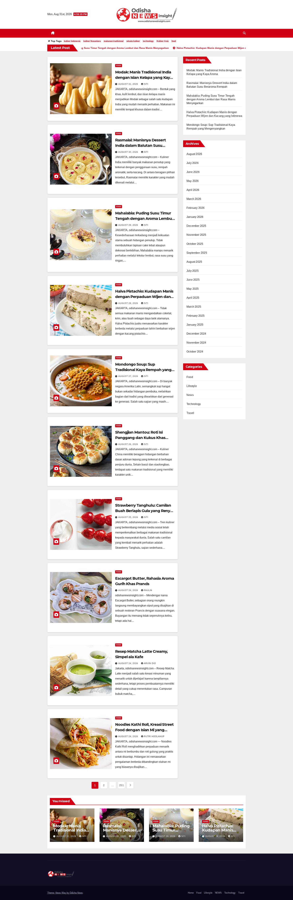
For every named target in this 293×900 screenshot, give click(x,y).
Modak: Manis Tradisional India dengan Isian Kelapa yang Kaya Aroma (143, 77)
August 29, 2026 (128, 225)
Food (118, 65)
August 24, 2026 (128, 590)
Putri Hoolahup (154, 736)
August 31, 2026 (128, 84)
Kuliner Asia (163, 41)
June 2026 (193, 172)
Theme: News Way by (58, 893)
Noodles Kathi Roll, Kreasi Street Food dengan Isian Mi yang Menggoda (144, 730)
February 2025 (196, 315)
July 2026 (193, 163)
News (190, 395)
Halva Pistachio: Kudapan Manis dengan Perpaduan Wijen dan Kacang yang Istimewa (144, 296)
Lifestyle (192, 386)
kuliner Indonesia (72, 41)
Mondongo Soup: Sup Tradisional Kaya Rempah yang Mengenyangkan (143, 369)
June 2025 (193, 279)
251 (121, 785)
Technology (194, 404)
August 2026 (194, 154)
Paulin (148, 590)
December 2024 (196, 333)
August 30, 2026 (128, 152)
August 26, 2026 (128, 444)
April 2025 (193, 297)
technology (148, 41)
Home (191, 893)
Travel (190, 413)
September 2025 (197, 252)
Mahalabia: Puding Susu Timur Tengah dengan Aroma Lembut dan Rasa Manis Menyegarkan (144, 218)
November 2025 (196, 234)
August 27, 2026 (128, 376)
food (174, 41)
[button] (244, 33)
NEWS (218, 893)
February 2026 (196, 207)
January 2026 (195, 216)
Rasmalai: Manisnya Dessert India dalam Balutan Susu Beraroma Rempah (140, 145)
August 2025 (194, 261)
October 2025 (195, 243)
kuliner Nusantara (92, 41)
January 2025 (195, 324)
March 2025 (194, 306)
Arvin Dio (150, 663)
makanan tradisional (113, 41)
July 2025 (193, 270)
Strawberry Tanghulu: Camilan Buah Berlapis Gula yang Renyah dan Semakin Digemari (145, 510)
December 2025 (196, 225)
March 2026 (194, 198)
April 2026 (193, 189)
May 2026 (193, 180)
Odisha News (76, 893)
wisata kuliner (133, 41)
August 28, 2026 (128, 303)
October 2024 (195, 351)
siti (146, 84)
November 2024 (196, 342)
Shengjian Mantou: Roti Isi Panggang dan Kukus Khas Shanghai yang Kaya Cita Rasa (142, 437)
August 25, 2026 (128, 517)
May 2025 (193, 288)
